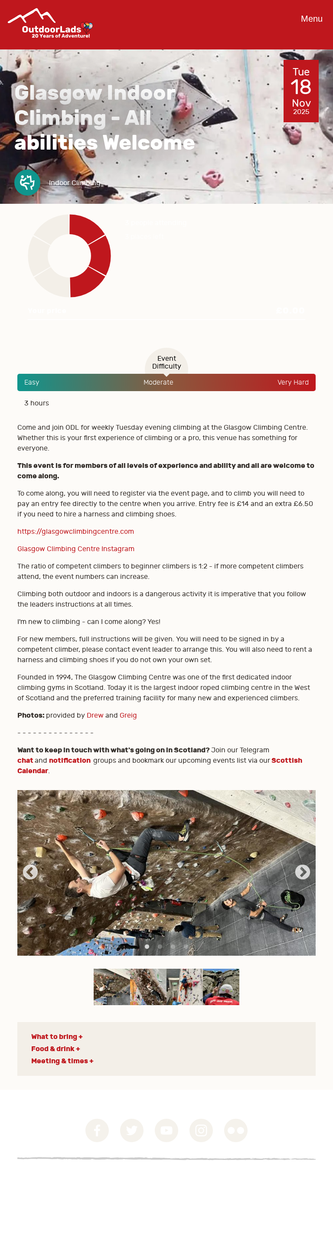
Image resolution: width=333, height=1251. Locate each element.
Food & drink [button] (53, 1049)
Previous (30, 873)
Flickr (236, 1130)
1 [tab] (147, 947)
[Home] (50, 44)
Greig (128, 715)
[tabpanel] (166, 873)
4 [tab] (186, 947)
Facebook (97, 1130)
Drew (95, 715)
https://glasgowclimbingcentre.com (75, 532)
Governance (36, 1179)
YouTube (166, 1130)
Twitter (132, 1130)
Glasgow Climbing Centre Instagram (75, 549)
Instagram (201, 1130)
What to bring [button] (54, 1036)
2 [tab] (160, 947)
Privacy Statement (47, 1190)
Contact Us (34, 1200)
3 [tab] (173, 947)
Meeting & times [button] (59, 1061)
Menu (312, 18)
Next (302, 873)
